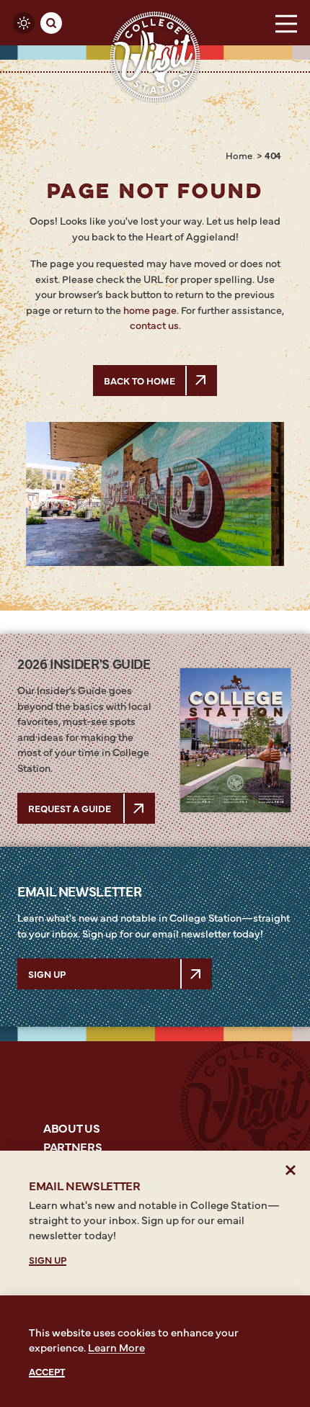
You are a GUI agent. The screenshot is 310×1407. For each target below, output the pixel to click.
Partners (72, 1146)
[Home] (155, 57)
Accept (47, 1371)
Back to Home (139, 380)
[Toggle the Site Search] (51, 23)
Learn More (116, 1346)
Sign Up (47, 973)
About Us (71, 1128)
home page (150, 309)
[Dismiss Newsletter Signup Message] (291, 1170)
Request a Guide (69, 807)
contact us (154, 325)
